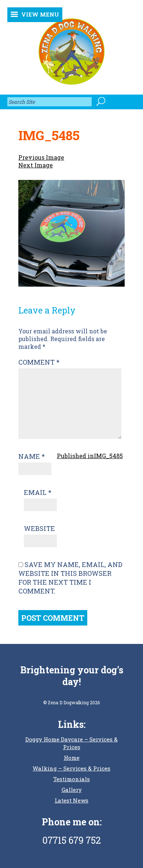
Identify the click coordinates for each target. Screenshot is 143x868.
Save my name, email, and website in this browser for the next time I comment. (70, 577)
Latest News (71, 800)
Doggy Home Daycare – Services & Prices (71, 743)
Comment (38, 362)
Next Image (35, 165)
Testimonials (71, 779)
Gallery (72, 789)
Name (31, 456)
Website (39, 528)
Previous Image (41, 157)
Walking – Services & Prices (71, 768)
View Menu (40, 14)
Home (72, 757)
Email (37, 492)
